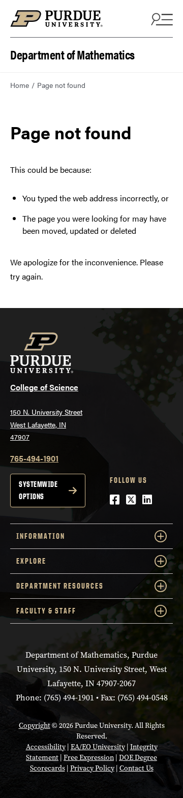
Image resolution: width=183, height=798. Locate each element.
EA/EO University (98, 747)
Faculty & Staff (46, 611)
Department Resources (60, 586)
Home (19, 85)
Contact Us (136, 768)
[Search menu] (160, 19)
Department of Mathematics (72, 53)
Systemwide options (38, 490)
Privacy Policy (92, 768)
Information (40, 536)
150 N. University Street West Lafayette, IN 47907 (46, 424)
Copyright (34, 725)
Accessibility (46, 747)
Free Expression (89, 757)
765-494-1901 (34, 458)
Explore (31, 561)
